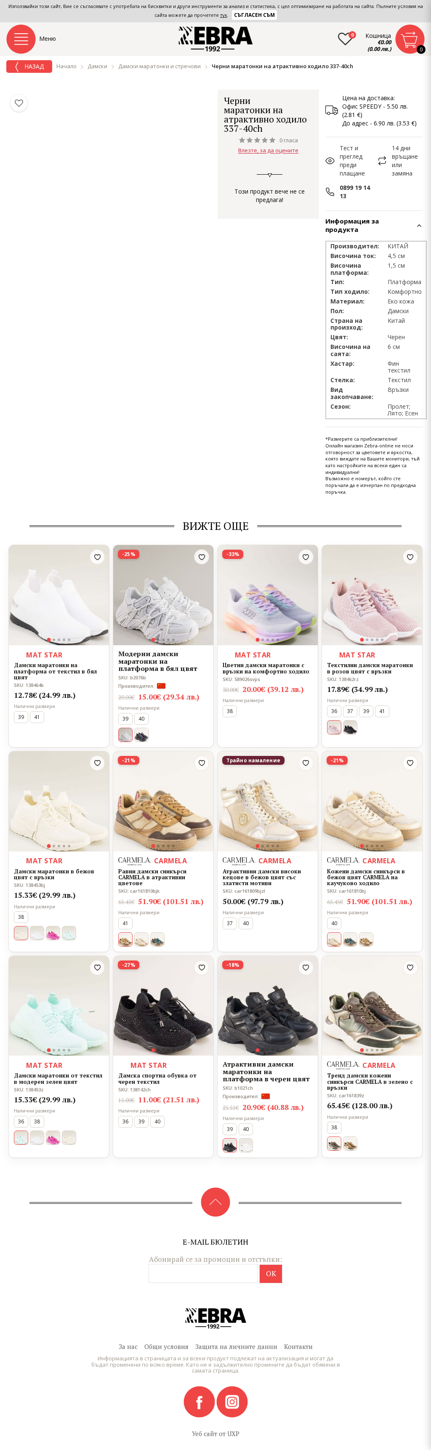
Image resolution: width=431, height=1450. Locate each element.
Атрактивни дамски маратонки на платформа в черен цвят (266, 1072)
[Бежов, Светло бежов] (141, 939)
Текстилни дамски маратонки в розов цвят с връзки (370, 668)
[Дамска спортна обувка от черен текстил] (163, 1006)
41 (37, 717)
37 (350, 711)
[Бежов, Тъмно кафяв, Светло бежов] (366, 939)
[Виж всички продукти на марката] (308, 100)
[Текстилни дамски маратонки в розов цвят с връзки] (372, 595)
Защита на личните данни (236, 1346)
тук (223, 15)
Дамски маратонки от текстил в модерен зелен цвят (58, 1078)
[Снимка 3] (59, 640)
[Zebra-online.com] (215, 39)
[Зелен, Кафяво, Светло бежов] (157, 939)
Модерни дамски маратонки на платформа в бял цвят (157, 661)
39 (21, 717)
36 (334, 711)
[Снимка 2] (54, 640)
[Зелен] (69, 933)
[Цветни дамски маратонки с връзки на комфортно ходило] (268, 595)
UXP (233, 1433)
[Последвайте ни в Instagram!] (232, 1401)
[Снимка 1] (49, 640)
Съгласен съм (254, 15)
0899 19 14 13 (355, 192)
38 (230, 711)
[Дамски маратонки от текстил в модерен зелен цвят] (59, 1006)
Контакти (298, 1346)
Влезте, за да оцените (268, 150)
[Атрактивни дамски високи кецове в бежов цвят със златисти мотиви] (268, 801)
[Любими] (19, 103)
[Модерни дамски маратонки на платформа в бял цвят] (163, 595)
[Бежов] (69, 1138)
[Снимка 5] (69, 640)
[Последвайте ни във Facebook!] (200, 1401)
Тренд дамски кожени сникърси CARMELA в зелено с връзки (370, 1081)
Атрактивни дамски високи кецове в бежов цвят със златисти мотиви (262, 877)
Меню (47, 39)
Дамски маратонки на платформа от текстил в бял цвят (55, 671)
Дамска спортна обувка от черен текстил (157, 1078)
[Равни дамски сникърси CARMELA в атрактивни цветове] (163, 801)
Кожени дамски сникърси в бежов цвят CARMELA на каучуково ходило (366, 877)
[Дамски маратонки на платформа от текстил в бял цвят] (59, 595)
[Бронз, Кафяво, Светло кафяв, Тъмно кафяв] (350, 1143)
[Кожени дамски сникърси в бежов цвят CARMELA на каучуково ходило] (372, 801)
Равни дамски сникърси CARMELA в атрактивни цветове (152, 877)
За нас (128, 1346)
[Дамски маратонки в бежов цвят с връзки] (59, 801)
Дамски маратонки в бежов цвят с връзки (54, 874)
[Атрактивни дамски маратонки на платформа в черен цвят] (268, 1006)
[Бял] (37, 933)
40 (141, 718)
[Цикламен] (53, 933)
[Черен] (141, 735)
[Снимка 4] (64, 640)
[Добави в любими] (97, 556)
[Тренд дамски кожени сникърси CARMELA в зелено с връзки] (372, 1006)
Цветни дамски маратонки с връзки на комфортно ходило (266, 668)
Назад (33, 66)
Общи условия (166, 1346)
